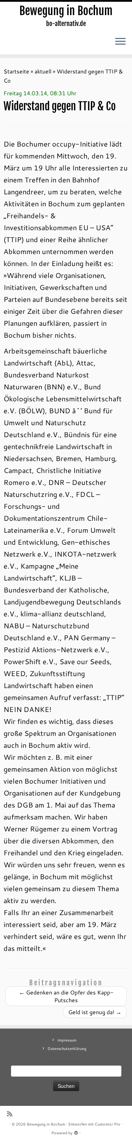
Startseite (16, 71)
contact (75, 1061)
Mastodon (59, 1061)
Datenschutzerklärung (67, 1048)
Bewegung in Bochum (66, 11)
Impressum (66, 1040)
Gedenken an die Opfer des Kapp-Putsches (66, 996)
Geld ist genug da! (94, 1012)
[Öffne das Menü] (120, 42)
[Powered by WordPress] (76, 1131)
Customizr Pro (107, 1124)
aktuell (42, 71)
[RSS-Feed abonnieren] (11, 1113)
